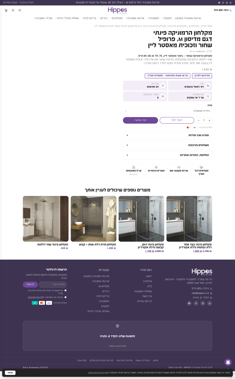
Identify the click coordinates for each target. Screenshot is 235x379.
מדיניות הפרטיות (35, 297)
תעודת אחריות (10, 2)
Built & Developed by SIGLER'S (35, 367)
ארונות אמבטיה (135, 18)
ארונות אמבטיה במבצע (188, 18)
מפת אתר (81, 360)
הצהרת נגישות (143, 360)
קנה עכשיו (140, 120)
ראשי (149, 276)
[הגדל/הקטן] (234, 373)
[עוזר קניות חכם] (228, 362)
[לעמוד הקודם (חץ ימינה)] (234, 377)
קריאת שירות (144, 301)
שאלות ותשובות (143, 291)
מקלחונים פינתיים (177, 26)
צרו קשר (147, 296)
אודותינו (147, 281)
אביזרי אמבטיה (43, 18)
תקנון (155, 360)
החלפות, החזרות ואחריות (194, 155)
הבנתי (10, 373)
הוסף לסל (177, 120)
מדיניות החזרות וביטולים (101, 360)
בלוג (149, 286)
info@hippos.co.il (200, 293)
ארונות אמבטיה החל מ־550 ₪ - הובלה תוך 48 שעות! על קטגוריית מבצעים (117, 2)
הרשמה (30, 284)
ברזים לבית (89, 18)
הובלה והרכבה (27, 2)
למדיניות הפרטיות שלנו (98, 373)
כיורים (104, 18)
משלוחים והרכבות (198, 145)
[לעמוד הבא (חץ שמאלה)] (231, 377)
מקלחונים (117, 18)
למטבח (168, 18)
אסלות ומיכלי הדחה (68, 18)
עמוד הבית (206, 26)
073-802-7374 (221, 10)
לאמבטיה (154, 18)
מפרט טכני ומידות (198, 135)
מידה (210, 105)
